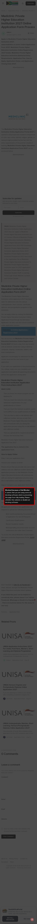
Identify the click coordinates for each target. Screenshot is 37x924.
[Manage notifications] (32, 919)
